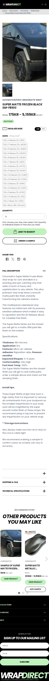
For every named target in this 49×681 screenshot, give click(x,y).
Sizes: (11, 136)
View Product (11, 579)
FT (43, 129)
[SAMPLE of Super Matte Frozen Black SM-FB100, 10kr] (10, 543)
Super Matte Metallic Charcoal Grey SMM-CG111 (34, 567)
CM (38, 129)
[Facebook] (7, 259)
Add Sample (35, 589)
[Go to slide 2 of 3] (23, 593)
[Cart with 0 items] (45, 4)
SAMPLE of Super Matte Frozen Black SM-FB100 (10, 567)
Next (46, 559)
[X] (12, 259)
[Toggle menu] (3, 4)
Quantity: (7, 210)
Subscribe (24, 662)
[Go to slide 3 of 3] (27, 593)
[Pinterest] (24, 259)
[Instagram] (18, 259)
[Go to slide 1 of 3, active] (19, 593)
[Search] (42, 4)
